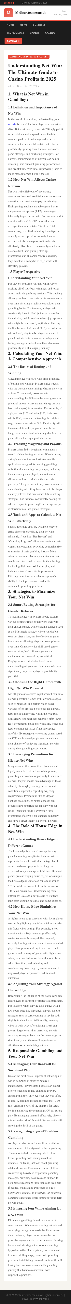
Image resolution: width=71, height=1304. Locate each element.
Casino (50, 32)
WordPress (42, 1298)
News (23, 24)
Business (39, 24)
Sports (35, 32)
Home (10, 24)
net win (12, 124)
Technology (15, 32)
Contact (13, 41)
